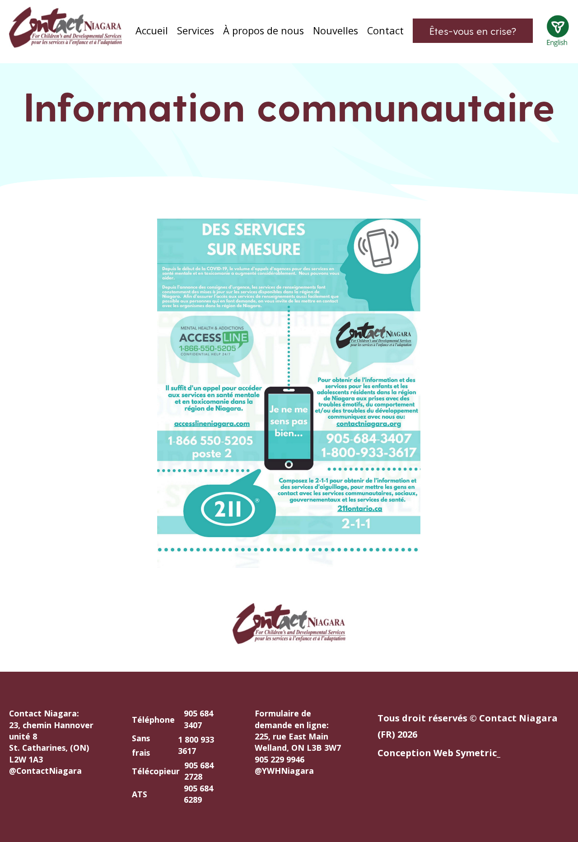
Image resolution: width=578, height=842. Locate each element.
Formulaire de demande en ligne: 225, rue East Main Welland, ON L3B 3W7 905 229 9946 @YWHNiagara (298, 742)
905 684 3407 (198, 719)
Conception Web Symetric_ (439, 753)
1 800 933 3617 (196, 745)
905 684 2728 (199, 771)
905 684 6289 (198, 794)
